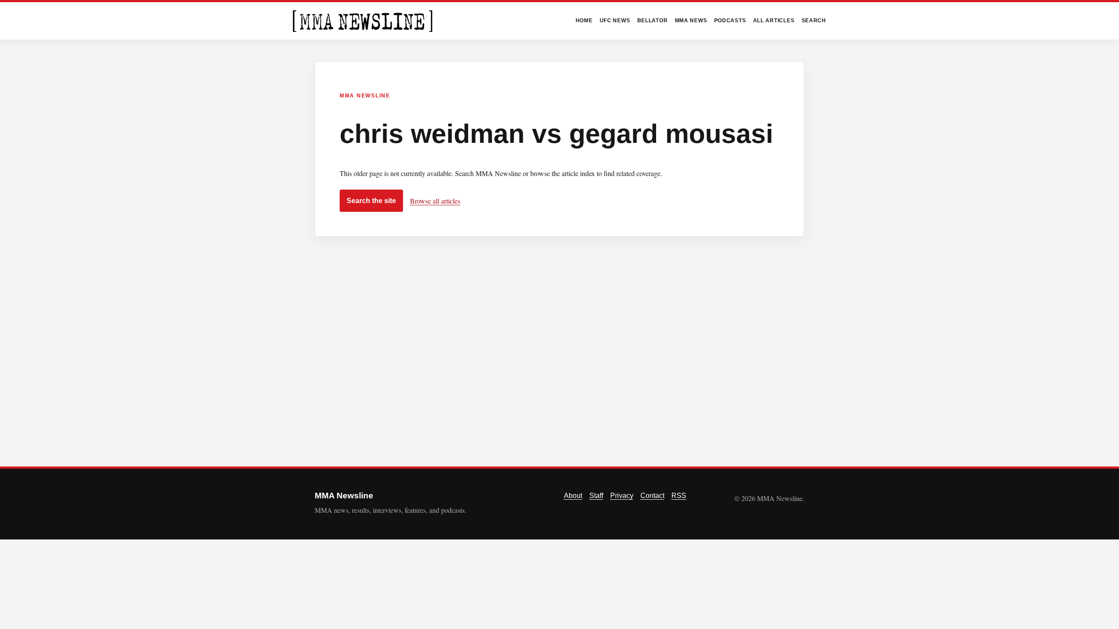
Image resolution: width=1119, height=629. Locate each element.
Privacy (621, 495)
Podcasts (730, 20)
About (573, 495)
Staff (596, 495)
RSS (678, 495)
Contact (652, 495)
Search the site (371, 200)
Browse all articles (435, 200)
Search (814, 20)
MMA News (691, 20)
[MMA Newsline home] (362, 21)
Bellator (652, 20)
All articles (774, 20)
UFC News (615, 20)
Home (584, 20)
